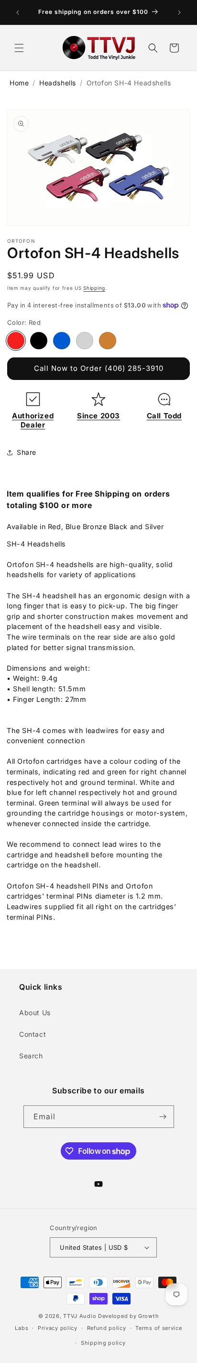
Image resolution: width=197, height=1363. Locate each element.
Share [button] (26, 452)
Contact (32, 1034)
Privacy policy (57, 1328)
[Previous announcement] (17, 12)
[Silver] (84, 340)
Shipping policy (103, 1342)
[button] (19, 48)
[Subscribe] (163, 1116)
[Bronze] (107, 340)
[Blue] (61, 340)
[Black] (38, 340)
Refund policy (106, 1328)
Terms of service (158, 1328)
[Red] (15, 340)
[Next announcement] (179, 12)
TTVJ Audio (79, 1316)
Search (31, 1056)
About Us (35, 1012)
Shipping (94, 288)
